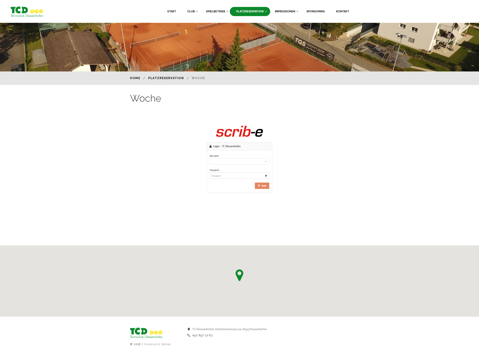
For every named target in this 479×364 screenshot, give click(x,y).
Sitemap (166, 344)
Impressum (151, 344)
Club (191, 11)
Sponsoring (315, 11)
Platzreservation (250, 11)
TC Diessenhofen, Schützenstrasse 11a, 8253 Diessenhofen (229, 329)
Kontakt (342, 11)
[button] (239, 275)
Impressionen (285, 11)
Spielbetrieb (215, 11)
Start (171, 11)
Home (135, 78)
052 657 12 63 (202, 335)
